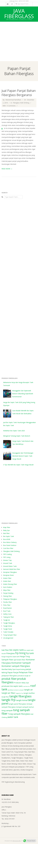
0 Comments (11, 106)
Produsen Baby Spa (21, 683)
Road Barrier (7, 608)
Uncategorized (8, 638)
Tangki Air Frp (19, 693)
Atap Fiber (6, 527)
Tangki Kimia (7, 626)
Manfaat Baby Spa (8, 669)
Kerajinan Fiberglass (10, 572)
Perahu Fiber (7, 602)
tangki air (28, 689)
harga (3, 657)
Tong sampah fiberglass (19, 714)
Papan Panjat (12, 672)
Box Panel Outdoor (9, 545)
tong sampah (7, 710)
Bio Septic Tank (8, 536)
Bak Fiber (6, 533)
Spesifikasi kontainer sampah (16, 690)
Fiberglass (10, 653)
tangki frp (9, 700)
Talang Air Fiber (8, 617)
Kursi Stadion (7, 587)
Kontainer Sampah (21, 662)
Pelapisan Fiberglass (10, 599)
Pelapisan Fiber (26, 672)
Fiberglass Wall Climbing (21, 103)
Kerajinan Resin (8, 575)
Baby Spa (6, 530)
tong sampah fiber (16, 711)
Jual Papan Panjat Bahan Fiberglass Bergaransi (19, 92)
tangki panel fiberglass (17, 704)
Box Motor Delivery (10, 542)
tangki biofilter (29, 693)
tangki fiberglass (20, 696)
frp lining (20, 653)
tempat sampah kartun (25, 707)
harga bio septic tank (12, 657)
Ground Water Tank (10, 566)
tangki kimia (21, 700)
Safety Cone (7, 614)
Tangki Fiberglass (9, 623)
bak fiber (5, 650)
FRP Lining (6, 557)
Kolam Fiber (7, 578)
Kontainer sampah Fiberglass (16, 666)
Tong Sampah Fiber (10, 635)
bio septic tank (16, 649)
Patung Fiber (7, 596)
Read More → (7, 169)
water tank (13, 717)
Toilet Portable (8, 632)
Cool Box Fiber (8, 548)
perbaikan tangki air (24, 676)
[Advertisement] (19, 41)
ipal (15, 660)
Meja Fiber (6, 590)
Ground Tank (7, 563)
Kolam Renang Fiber (10, 584)
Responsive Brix (17, 841)
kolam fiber (21, 660)
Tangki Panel (7, 629)
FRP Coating (7, 554)
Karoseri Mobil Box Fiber (11, 569)
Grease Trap (7, 560)
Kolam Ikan (7, 581)
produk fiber (9, 678)
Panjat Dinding (8, 593)
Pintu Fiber (6, 605)
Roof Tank (6, 611)
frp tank (30, 653)
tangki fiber (5, 697)
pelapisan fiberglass (9, 675)
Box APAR (6, 539)
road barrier (26, 686)
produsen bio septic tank (12, 686)
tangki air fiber (8, 693)
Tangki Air (6, 620)
